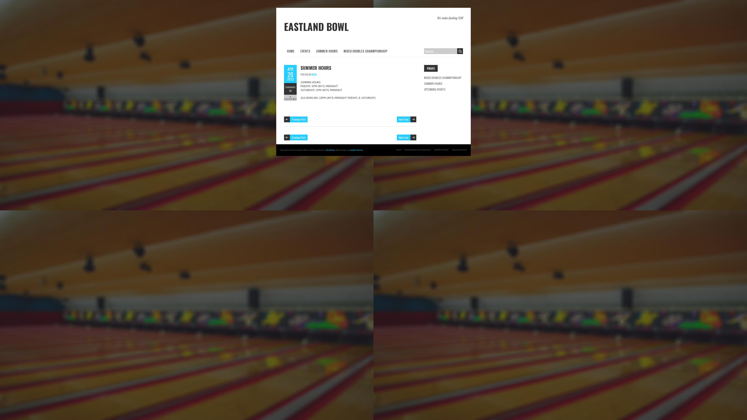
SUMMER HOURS (327, 51)
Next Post (404, 119)
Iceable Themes (356, 150)
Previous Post (299, 119)
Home (291, 51)
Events (305, 51)
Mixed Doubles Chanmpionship (365, 51)
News (314, 74)
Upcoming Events (434, 89)
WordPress (330, 150)
